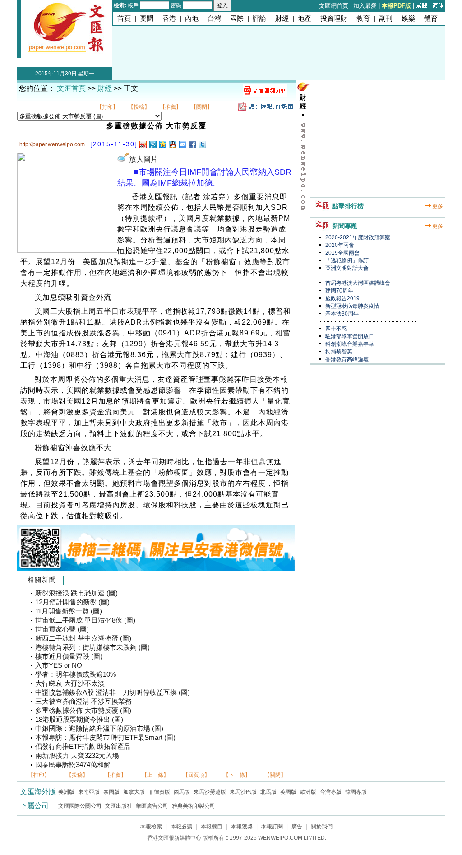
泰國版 (111, 792)
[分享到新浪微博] (143, 144)
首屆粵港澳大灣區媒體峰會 (357, 283)
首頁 (124, 18)
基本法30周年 (341, 314)
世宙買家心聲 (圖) (62, 629)
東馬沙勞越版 (210, 792)
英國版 (288, 792)
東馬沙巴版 (243, 792)
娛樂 (408, 18)
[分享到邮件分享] (182, 144)
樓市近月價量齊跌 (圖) (68, 656)
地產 (304, 18)
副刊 (386, 18)
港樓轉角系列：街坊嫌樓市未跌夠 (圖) (92, 647)
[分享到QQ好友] (172, 144)
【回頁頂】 (196, 775)
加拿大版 (134, 792)
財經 (282, 18)
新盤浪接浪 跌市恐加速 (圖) (76, 593)
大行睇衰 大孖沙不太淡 (70, 683)
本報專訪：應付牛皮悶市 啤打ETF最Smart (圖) (105, 737)
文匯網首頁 (333, 5)
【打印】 (107, 107)
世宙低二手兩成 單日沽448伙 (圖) (85, 620)
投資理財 (333, 18)
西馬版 (182, 792)
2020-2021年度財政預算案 (357, 237)
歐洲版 (308, 792)
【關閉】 (202, 107)
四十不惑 (335, 328)
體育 (431, 18)
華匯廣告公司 (152, 806)
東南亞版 (89, 792)
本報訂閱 (272, 826)
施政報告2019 (342, 298)
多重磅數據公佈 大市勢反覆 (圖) (83, 710)
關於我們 (322, 826)
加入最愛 (365, 5)
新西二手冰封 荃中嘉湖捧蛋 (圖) (83, 638)
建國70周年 (338, 291)
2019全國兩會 (342, 253)
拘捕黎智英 (338, 352)
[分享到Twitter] (202, 144)
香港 (169, 18)
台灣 (214, 18)
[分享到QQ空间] (162, 144)
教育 (363, 18)
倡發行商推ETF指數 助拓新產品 (83, 746)
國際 (237, 18)
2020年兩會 (339, 245)
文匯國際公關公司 (80, 806)
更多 (437, 206)
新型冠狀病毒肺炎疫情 (351, 306)
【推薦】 (170, 107)
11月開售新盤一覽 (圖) (68, 611)
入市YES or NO (58, 665)
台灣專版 (331, 792)
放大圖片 (143, 159)
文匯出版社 (118, 806)
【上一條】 (155, 775)
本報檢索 (151, 826)
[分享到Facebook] (192, 144)
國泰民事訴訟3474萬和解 (73, 764)
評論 (259, 18)
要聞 (146, 18)
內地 (192, 18)
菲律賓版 (159, 792)
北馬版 (268, 792)
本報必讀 (181, 826)
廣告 (296, 826)
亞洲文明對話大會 (346, 268)
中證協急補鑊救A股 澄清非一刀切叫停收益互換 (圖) (112, 692)
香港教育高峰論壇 (346, 359)
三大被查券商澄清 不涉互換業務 (83, 701)
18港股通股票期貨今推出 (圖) (79, 719)
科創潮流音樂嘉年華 (349, 344)
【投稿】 (139, 107)
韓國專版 (356, 792)
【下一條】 (236, 775)
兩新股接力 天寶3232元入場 (77, 755)
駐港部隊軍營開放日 (349, 336)
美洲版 (66, 792)
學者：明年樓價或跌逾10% (75, 674)
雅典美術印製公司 (193, 806)
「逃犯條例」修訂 (346, 260)
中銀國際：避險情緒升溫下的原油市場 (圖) (99, 728)
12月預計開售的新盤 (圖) (72, 602)
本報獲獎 (242, 826)
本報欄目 (211, 826)
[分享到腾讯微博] (152, 144)
